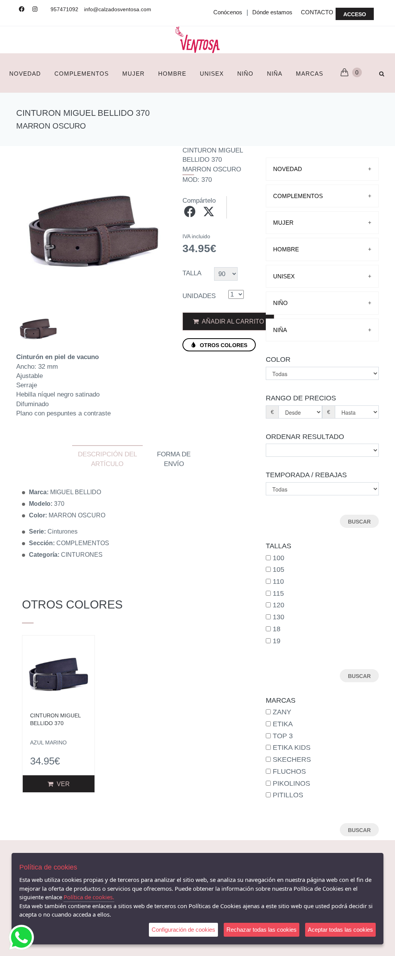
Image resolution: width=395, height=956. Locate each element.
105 (278, 569)
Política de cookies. (89, 897)
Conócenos (227, 12)
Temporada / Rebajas (306, 475)
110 (278, 581)
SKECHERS (292, 759)
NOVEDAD (25, 73)
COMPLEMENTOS (81, 73)
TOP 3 (283, 736)
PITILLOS (288, 795)
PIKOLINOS (291, 783)
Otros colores (222, 345)
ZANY (282, 712)
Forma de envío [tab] (174, 459)
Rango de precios (301, 398)
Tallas (278, 546)
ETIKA (283, 724)
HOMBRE (172, 73)
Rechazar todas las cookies (261, 929)
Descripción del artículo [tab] (107, 459)
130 (278, 617)
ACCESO (354, 14)
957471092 (64, 9)
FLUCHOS (289, 771)
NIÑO (245, 73)
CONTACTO (317, 12)
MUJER (133, 73)
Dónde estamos (272, 12)
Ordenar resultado (305, 437)
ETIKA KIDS (292, 747)
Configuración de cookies (183, 929)
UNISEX (212, 73)
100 (278, 558)
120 (278, 605)
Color (278, 359)
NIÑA (274, 73)
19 (276, 641)
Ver (62, 784)
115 (278, 593)
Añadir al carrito (232, 321)
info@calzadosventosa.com (117, 9)
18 (276, 629)
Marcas (309, 73)
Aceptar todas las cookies (340, 929)
